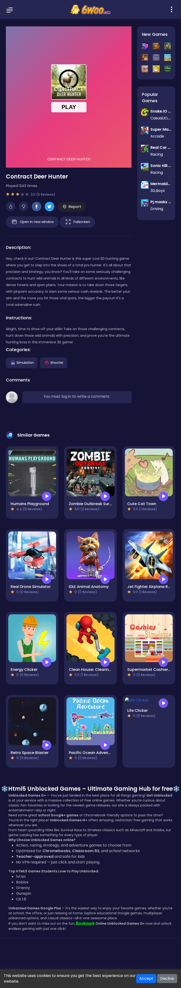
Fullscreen (82, 221)
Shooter (56, 362)
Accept (146, 978)
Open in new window (37, 221)
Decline (167, 978)
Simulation (25, 362)
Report (74, 206)
